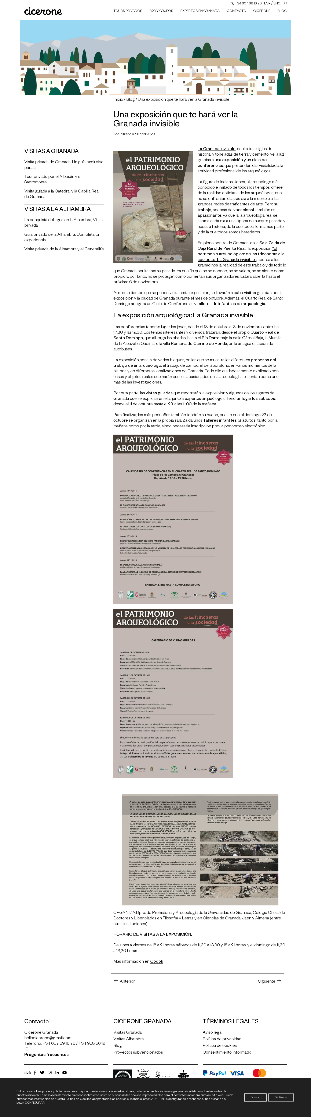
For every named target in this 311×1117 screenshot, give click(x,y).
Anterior (127, 982)
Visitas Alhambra (128, 1039)
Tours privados (127, 11)
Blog (282, 11)
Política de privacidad (222, 1039)
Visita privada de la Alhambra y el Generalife (64, 249)
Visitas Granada (127, 1033)
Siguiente (266, 982)
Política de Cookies (78, 1099)
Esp (267, 4)
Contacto (236, 11)
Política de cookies (220, 1046)
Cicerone (261, 11)
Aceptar (255, 1097)
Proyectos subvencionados (138, 1053)
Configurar (281, 1097)
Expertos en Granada (200, 11)
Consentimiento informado (227, 1053)
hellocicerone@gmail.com (47, 1038)
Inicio (118, 100)
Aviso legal (212, 1033)
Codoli (156, 962)
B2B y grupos (161, 11)
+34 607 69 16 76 (248, 4)
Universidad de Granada (229, 913)
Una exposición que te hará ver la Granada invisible (183, 100)
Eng (277, 4)
